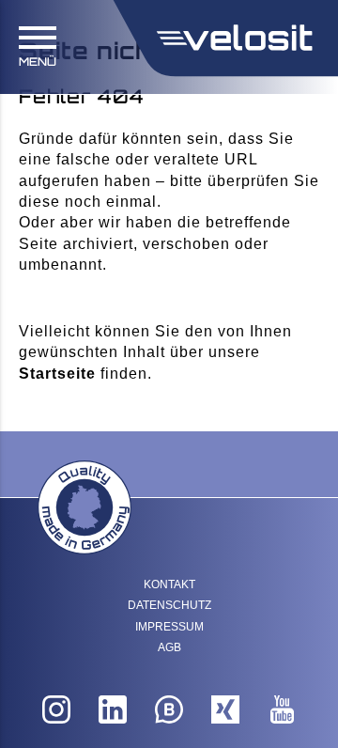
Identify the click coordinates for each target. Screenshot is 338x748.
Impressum (169, 626)
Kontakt (169, 584)
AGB (169, 647)
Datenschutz (169, 605)
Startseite (57, 374)
